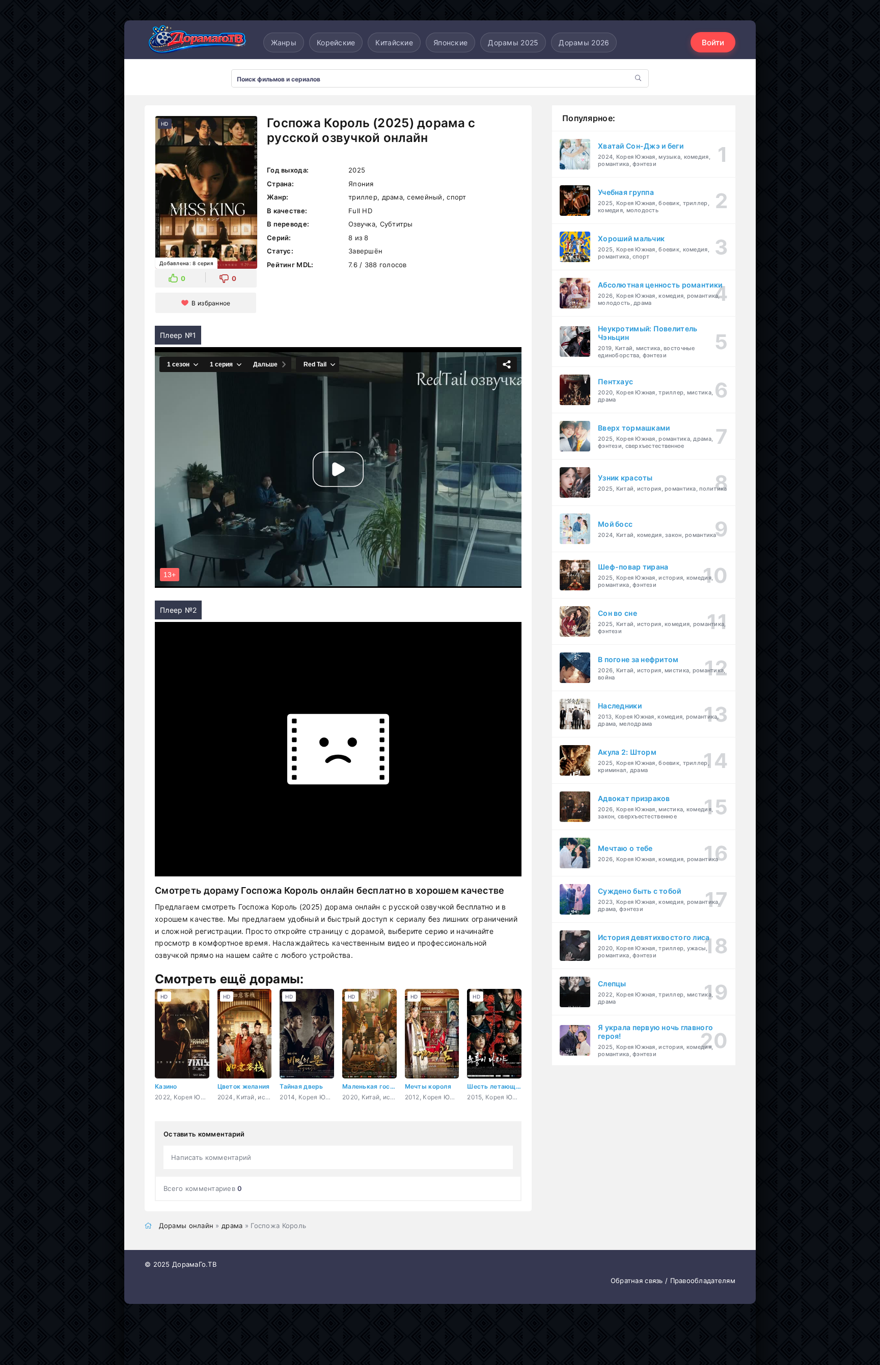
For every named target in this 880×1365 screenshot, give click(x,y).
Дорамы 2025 (513, 42)
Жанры (283, 42)
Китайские (394, 42)
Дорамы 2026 (584, 42)
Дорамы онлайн (186, 1225)
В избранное (210, 303)
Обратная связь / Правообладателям (673, 1280)
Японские (450, 42)
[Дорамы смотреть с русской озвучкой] (195, 42)
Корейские (336, 42)
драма (232, 1225)
